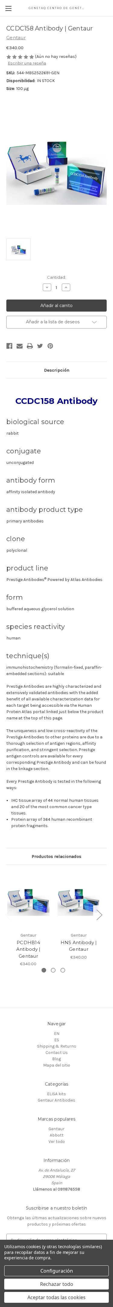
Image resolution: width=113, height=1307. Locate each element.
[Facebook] (9, 346)
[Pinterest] (50, 346)
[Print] (30, 346)
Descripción (56, 370)
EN (56, 1033)
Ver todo (57, 1141)
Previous (8, 915)
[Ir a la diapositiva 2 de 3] (53, 970)
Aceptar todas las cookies (56, 1297)
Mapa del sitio (56, 1065)
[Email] (20, 346)
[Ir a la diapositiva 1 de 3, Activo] (44, 970)
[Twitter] (40, 346)
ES (56, 1039)
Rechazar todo (56, 1284)
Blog (56, 1058)
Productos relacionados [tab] (56, 856)
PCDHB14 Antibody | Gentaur (28, 949)
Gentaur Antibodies (56, 1100)
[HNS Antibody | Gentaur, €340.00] (79, 900)
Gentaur (56, 1128)
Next (99, 915)
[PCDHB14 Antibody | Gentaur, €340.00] (28, 900)
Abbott (57, 1135)
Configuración (56, 1270)
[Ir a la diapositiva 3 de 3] (63, 970)
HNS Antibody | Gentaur (79, 946)
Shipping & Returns (56, 1046)
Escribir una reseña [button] (27, 63)
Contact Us (57, 1052)
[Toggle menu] (8, 8)
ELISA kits (56, 1093)
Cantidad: (56, 277)
